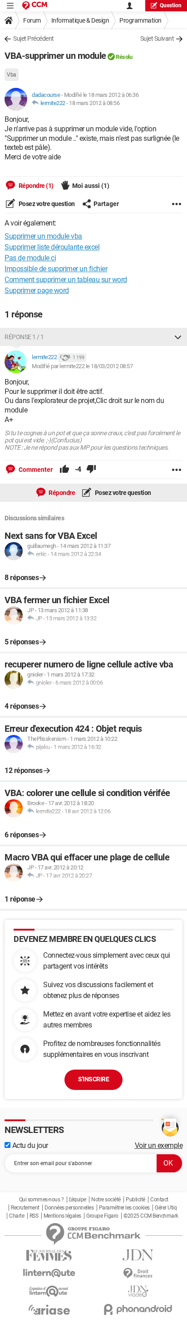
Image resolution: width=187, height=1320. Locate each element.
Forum (32, 20)
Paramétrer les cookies (124, 1208)
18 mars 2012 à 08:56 (94, 103)
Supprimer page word (37, 290)
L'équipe (77, 1199)
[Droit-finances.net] (138, 1273)
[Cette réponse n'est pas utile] (91, 470)
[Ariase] (49, 1310)
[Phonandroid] (138, 1309)
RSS (34, 1216)
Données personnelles (69, 1208)
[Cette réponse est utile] (64, 470)
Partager (106, 203)
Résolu (124, 56)
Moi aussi (90, 185)
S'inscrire (93, 1079)
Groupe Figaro (102, 1216)
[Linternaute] (49, 1273)
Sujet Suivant (157, 38)
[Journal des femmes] (49, 1255)
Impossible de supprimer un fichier (56, 268)
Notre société (106, 1199)
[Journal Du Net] (138, 1255)
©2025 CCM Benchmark (150, 1216)
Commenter (35, 469)
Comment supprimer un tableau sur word (66, 279)
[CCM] (34, 5)
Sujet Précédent (33, 38)
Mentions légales (62, 1216)
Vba (11, 75)
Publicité (135, 1199)
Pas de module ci (30, 258)
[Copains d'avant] (49, 1291)
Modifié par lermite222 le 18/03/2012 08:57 (82, 366)
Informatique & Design (80, 20)
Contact (159, 1199)
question (171, 5)
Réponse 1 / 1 (24, 337)
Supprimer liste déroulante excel (52, 247)
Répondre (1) (35, 185)
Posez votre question (46, 203)
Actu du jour (29, 1145)
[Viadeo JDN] (138, 1291)
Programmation (140, 20)
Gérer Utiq (166, 1208)
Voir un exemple (159, 1145)
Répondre (61, 492)
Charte (16, 1216)
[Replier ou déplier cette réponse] (178, 337)
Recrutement (25, 1208)
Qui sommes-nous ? (41, 1199)
